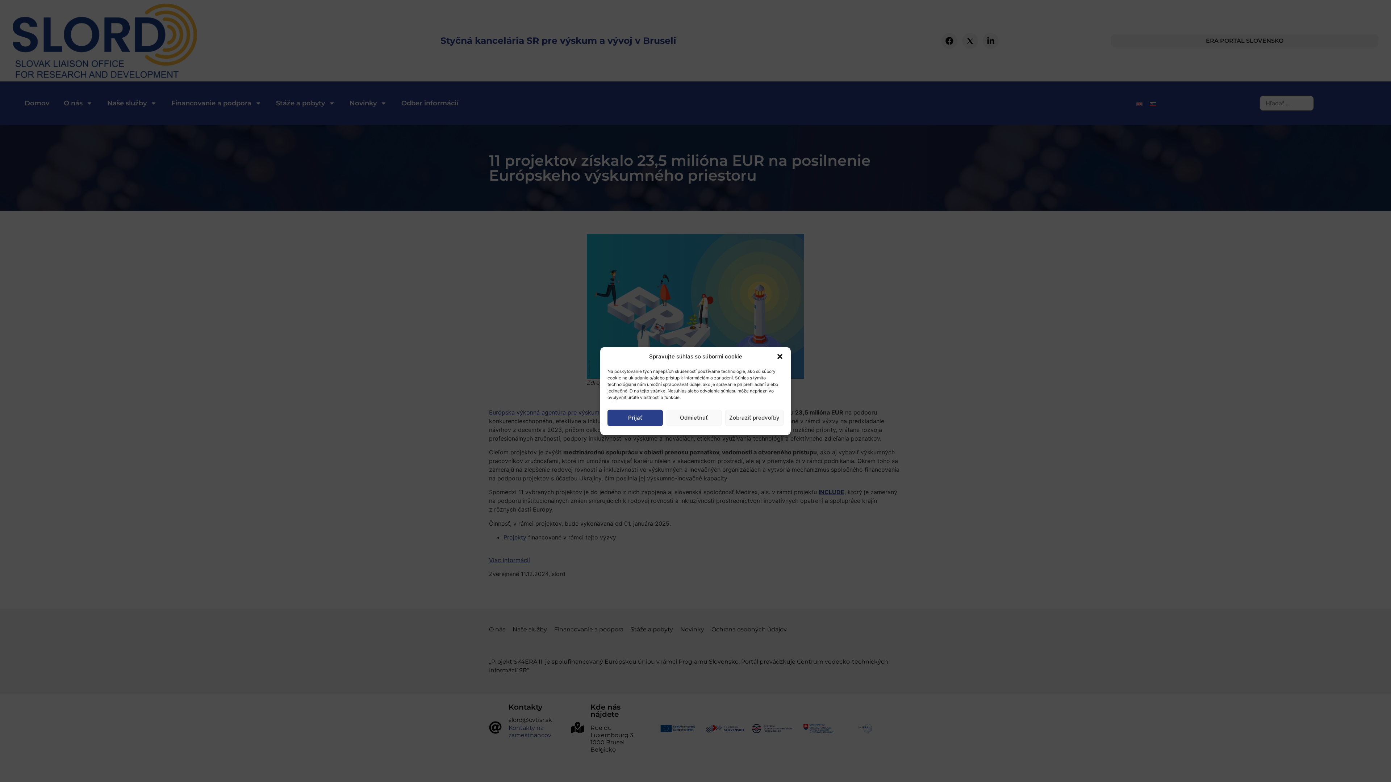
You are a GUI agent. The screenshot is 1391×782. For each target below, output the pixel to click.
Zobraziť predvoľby (754, 417)
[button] (780, 356)
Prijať (635, 417)
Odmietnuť (694, 417)
